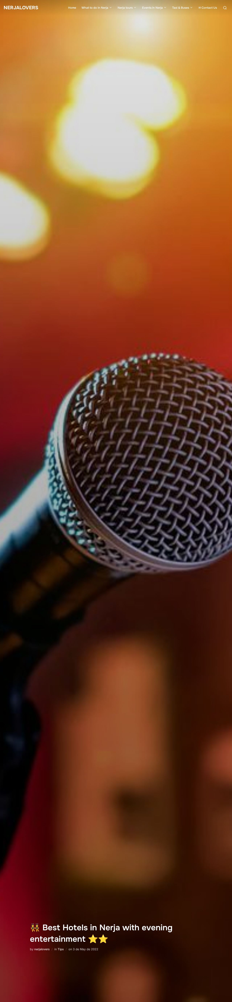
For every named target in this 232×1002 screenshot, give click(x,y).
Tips (61, 949)
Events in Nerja (152, 8)
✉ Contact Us (207, 8)
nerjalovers (42, 949)
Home (72, 8)
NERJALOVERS (21, 8)
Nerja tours (125, 8)
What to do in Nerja (95, 8)
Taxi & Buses (180, 8)
